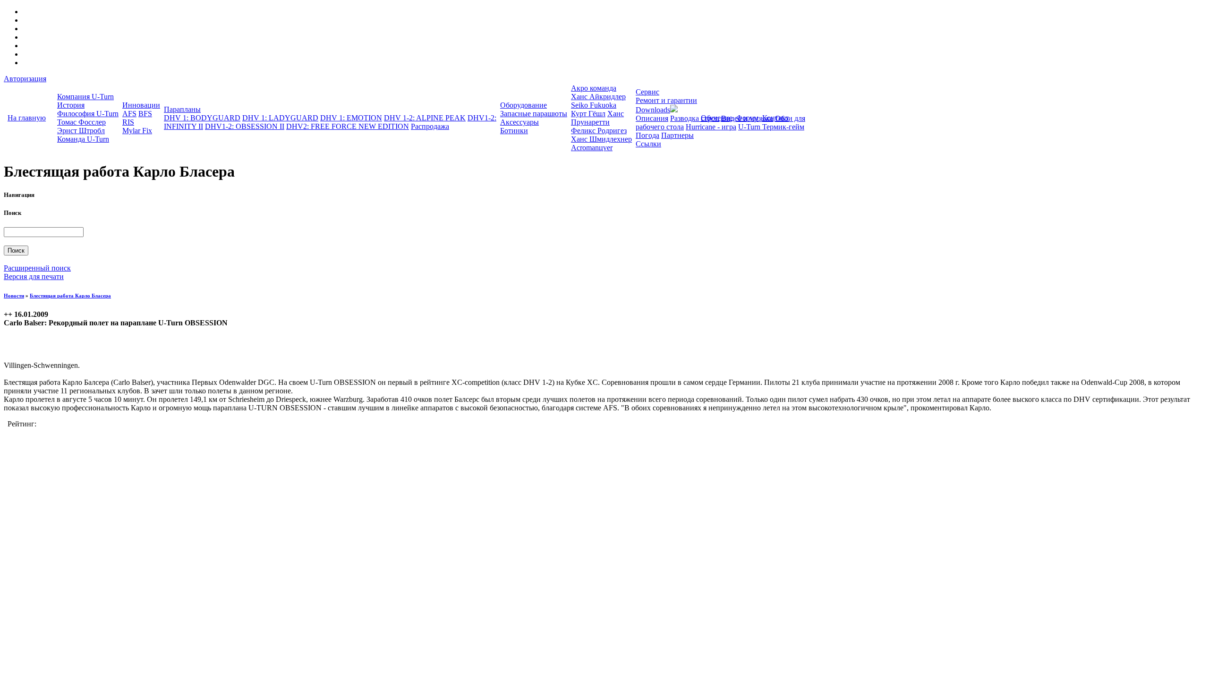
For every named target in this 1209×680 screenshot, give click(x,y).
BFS (145, 114)
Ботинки (514, 131)
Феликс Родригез (599, 131)
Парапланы (182, 109)
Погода (647, 135)
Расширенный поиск (37, 268)
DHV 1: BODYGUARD (202, 118)
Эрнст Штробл (81, 131)
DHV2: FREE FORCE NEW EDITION (347, 126)
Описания (652, 118)
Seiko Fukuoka (593, 105)
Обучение (716, 118)
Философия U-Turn (88, 114)
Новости (14, 295)
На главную (27, 118)
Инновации (141, 105)
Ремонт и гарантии (666, 100)
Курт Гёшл (588, 114)
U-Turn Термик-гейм (771, 127)
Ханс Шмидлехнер (601, 139)
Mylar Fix (137, 131)
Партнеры (677, 135)
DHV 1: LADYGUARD (280, 118)
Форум (747, 118)
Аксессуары (519, 122)
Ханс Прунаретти (597, 118)
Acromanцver (592, 148)
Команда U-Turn (83, 139)
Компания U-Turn (85, 97)
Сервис (647, 92)
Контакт (775, 118)
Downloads (653, 110)
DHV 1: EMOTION (351, 118)
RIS (128, 122)
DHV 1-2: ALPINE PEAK (425, 118)
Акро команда (593, 88)
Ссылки (648, 144)
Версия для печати (34, 276)
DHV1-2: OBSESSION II (244, 126)
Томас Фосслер (81, 122)
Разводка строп (694, 118)
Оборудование (523, 105)
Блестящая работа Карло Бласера (70, 295)
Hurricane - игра (711, 127)
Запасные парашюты (533, 114)
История (71, 105)
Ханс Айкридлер (598, 97)
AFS (129, 114)
